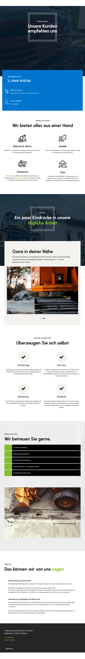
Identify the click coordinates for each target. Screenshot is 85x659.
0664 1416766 (9, 640)
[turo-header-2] (42, 512)
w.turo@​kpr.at (9, 637)
